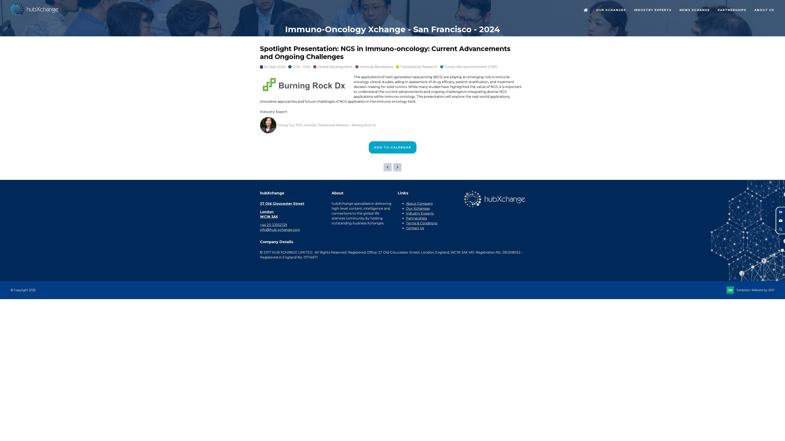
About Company (419, 204)
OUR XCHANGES (611, 10)
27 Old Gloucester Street (282, 204)
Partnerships (416, 218)
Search (780, 229)
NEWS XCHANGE (695, 10)
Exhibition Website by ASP (755, 290)
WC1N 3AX (269, 217)
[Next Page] (397, 167)
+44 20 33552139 (273, 225)
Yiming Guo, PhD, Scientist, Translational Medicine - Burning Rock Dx (327, 125)
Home (586, 10)
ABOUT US (764, 10)
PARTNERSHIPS (732, 10)
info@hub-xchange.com (280, 230)
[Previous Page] (388, 167)
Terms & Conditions (421, 223)
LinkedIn (780, 211)
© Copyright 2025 (23, 290)
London (267, 212)
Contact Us (415, 228)
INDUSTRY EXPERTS (653, 10)
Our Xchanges (418, 208)
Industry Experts (420, 213)
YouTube (780, 220)
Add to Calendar (392, 147)
